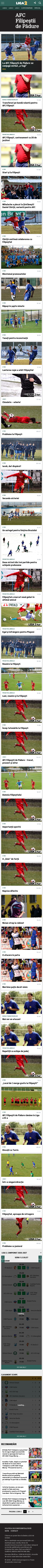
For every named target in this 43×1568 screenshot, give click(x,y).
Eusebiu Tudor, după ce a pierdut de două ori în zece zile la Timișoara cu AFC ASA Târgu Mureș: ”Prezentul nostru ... (14, 1464)
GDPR (7, 1531)
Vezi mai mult (21, 1367)
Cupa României (26, 8)
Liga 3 (11, 8)
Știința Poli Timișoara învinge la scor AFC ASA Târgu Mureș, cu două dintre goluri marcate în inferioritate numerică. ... (14, 1502)
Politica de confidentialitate (18, 1528)
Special (37, 8)
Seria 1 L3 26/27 (21, 1257)
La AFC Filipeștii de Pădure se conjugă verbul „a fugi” (17, 64)
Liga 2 (5, 8)
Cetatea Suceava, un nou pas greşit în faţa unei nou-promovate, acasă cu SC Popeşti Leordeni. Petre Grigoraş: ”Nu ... (14, 1490)
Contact (14, 1531)
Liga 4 (17, 8)
